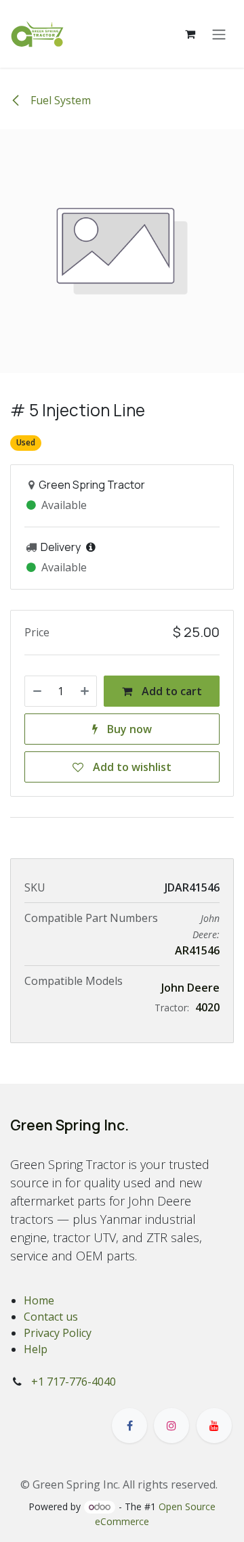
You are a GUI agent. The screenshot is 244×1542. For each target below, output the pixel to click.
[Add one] (85, 691)
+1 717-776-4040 (73, 1381)
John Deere (190, 987)
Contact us (51, 1316)
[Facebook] (129, 1425)
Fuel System (59, 100)
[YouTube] (214, 1425)
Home (39, 1300)
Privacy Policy (58, 1332)
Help (35, 1349)
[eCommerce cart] (190, 34)
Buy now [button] (128, 729)
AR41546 (197, 950)
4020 (207, 1007)
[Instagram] (171, 1425)
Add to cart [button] (170, 691)
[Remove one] (37, 691)
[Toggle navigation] (219, 33)
